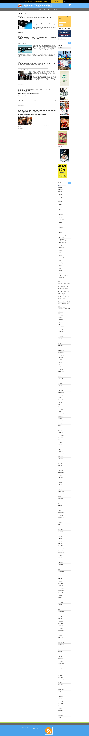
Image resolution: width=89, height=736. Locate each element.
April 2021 (59, 322)
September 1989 (60, 710)
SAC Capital (60, 306)
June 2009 (59, 557)
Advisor (60, 204)
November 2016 (60, 414)
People (59, 201)
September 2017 (60, 397)
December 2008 (60, 566)
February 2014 (60, 468)
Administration (60, 189)
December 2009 (60, 548)
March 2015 (60, 449)
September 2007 (60, 590)
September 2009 (60, 552)
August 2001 (60, 680)
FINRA (59, 293)
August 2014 (60, 458)
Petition (60, 262)
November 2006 (60, 607)
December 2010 (60, 527)
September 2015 (60, 439)
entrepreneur (61, 219)
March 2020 (60, 345)
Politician (60, 230)
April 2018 (59, 385)
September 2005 (60, 630)
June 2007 (59, 595)
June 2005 (59, 635)
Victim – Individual (61, 237)
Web (59, 273)
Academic (60, 202)
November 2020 (60, 331)
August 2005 (60, 632)
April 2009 (59, 560)
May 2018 (59, 383)
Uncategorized (60, 277)
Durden (68, 291)
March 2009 (60, 562)
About (22, 9)
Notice (60, 258)
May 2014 (59, 463)
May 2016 (59, 425)
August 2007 (60, 592)
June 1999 (59, 698)
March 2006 (60, 621)
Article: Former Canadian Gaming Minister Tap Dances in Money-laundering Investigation (37, 38)
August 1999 (60, 696)
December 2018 (60, 371)
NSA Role (56, 9)
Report (60, 265)
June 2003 (59, 665)
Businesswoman (61, 212)
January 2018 (60, 390)
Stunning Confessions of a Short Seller (40, 20)
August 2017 (60, 399)
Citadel (68, 286)
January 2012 (60, 510)
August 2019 (60, 357)
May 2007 (59, 597)
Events (59, 199)
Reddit (68, 303)
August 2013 (60, 477)
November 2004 (60, 644)
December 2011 (60, 512)
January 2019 (60, 369)
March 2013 (60, 486)
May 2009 (59, 559)
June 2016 (59, 423)
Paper (60, 260)
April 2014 (59, 465)
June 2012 (59, 501)
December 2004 (60, 642)
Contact (36, 9)
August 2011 (60, 519)
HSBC (68, 296)
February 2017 (60, 409)
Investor (60, 220)
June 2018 (59, 381)
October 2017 (60, 395)
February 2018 (60, 388)
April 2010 (59, 541)
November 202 (60, 717)
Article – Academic (62, 240)
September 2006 (60, 611)
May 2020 (59, 341)
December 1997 (60, 701)
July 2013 (59, 479)
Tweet (60, 270)
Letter (60, 255)
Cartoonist (60, 214)
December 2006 (60, 606)
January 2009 (60, 564)
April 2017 (59, 406)
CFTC (62, 286)
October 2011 (60, 515)
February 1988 (60, 713)
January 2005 (60, 640)
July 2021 (59, 317)
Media (60, 225)
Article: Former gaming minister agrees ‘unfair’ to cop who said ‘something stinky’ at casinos (36, 64)
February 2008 (60, 583)
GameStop (63, 293)
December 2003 (60, 658)
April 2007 (59, 599)
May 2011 (59, 522)
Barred (60, 194)
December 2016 (60, 413)
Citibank (59, 288)
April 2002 (59, 675)
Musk (65, 301)
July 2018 (59, 380)
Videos (71, 9)
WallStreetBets (60, 311)
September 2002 (60, 672)
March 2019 (60, 366)
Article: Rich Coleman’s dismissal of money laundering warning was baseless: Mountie (37, 110)
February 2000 (60, 694)
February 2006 (60, 623)
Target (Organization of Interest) (62, 275)
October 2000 (60, 687)
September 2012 (60, 496)
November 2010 (60, 529)
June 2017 (59, 402)
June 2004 (59, 649)
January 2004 (60, 656)
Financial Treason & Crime (37, 5)
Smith (69, 308)
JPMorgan (59, 298)
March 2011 (59, 524)
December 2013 (60, 472)
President (60, 232)
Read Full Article (20, 32)
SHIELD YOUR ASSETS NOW (57, 1)
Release (60, 263)
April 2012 (59, 505)
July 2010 (59, 536)
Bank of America (63, 283)
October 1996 (60, 703)
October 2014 (60, 456)
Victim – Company (60, 279)
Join (51, 9)
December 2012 (60, 491)
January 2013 (60, 489)
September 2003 (60, 663)
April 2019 (59, 364)
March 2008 (60, 581)
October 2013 (60, 475)
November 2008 (60, 567)
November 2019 (60, 352)
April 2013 (59, 484)
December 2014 (60, 453)
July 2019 (59, 359)
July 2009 (59, 555)
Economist (59, 191)
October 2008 (60, 569)
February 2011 (60, 526)
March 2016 (60, 428)
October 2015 (60, 437)
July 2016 (59, 421)
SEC (63, 306)
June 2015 (59, 444)
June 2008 (59, 576)
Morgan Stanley (60, 301)
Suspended (60, 197)
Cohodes (66, 288)
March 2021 (59, 324)
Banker (60, 209)
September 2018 (60, 376)
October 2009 (60, 550)
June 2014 (59, 461)
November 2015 (60, 435)
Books (26, 9)
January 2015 (60, 451)
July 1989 (59, 712)
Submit (61, 25)
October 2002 (60, 670)
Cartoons (31, 9)
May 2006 (59, 618)
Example (60, 250)
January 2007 (60, 604)
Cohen (63, 288)
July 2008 (59, 574)
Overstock (64, 303)
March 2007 (60, 600)
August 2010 (60, 534)
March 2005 (60, 637)
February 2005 (60, 639)
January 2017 (60, 411)
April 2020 (59, 343)
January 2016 (60, 432)
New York (59, 303)
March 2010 (60, 543)
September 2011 (60, 517)
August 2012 (60, 498)
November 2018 (60, 373)
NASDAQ (68, 301)
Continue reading (21, 58)
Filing (59, 252)
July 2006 (59, 614)
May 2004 (59, 651)
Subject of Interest (61, 235)
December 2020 (60, 329)
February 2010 (60, 545)
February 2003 (60, 668)
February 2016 (60, 430)
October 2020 (60, 333)
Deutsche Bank (60, 291)
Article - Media (20, 40)
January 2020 (60, 348)
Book (60, 245)
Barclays (68, 283)
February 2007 (60, 602)
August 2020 (60, 336)
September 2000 (60, 689)
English (60, 39)
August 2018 (60, 378)
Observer (60, 227)
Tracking (66, 9)
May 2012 (59, 503)
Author (60, 207)
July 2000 (59, 691)
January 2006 (60, 625)
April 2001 (59, 682)
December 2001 (60, 679)
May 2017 (59, 404)
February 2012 (60, 508)
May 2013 (59, 482)
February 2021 (60, 326)
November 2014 (60, 454)
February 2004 (60, 654)
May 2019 (59, 362)
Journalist (60, 222)
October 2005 (60, 628)
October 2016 (60, 416)
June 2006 (59, 616)
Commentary (61, 247)
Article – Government (62, 242)
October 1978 (60, 715)
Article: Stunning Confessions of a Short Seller (34, 17)
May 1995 (59, 708)
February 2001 (60, 684)
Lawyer (60, 224)
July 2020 (59, 338)
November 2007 (60, 588)
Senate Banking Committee (62, 308)
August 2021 (60, 315)
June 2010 (59, 538)
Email (60, 20)
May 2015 (59, 446)
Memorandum (61, 257)
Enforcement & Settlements (44, 9)
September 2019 (60, 355)
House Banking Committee (62, 296)
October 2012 (60, 494)
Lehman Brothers (65, 298)
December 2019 (60, 350)
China (65, 286)
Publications (25, 40)
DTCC (65, 291)
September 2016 (60, 418)
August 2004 (60, 647)
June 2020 (59, 340)
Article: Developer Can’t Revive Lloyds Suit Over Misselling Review (34, 89)
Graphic (60, 253)
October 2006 (60, 609)
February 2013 (60, 487)
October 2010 (60, 531)
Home (18, 9)
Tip (59, 268)
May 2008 (59, 578)
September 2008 (60, 571)
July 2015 (59, 442)
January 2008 (60, 585)
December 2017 (60, 392)
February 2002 (60, 677)
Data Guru (60, 217)
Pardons (61, 9)
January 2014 (60, 470)
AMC (59, 283)
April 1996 (59, 705)
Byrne (59, 286)
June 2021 (59, 319)
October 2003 (60, 661)
